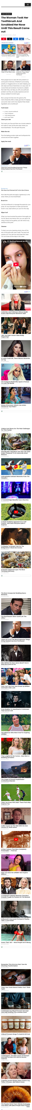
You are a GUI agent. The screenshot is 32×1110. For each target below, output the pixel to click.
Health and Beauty (6, 14)
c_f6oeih (14, 35)
